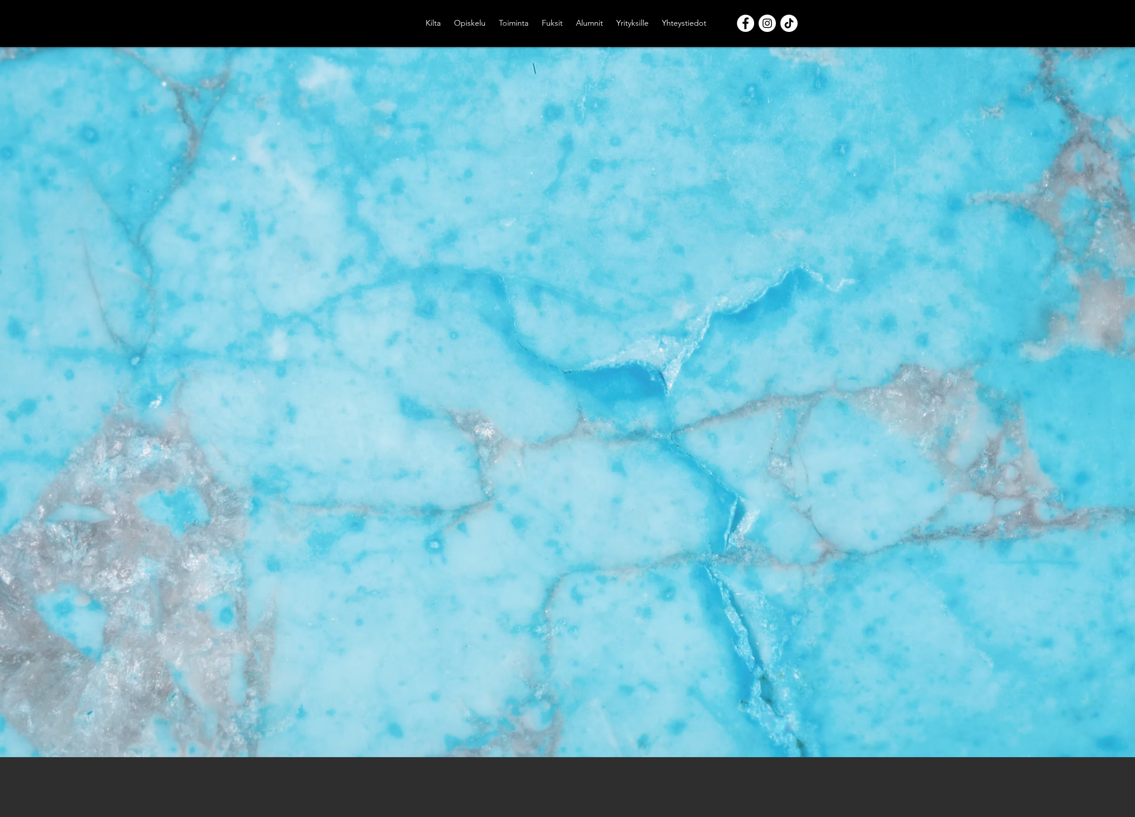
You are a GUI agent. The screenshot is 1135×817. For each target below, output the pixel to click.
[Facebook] (745, 23)
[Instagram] (767, 23)
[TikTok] (789, 23)
